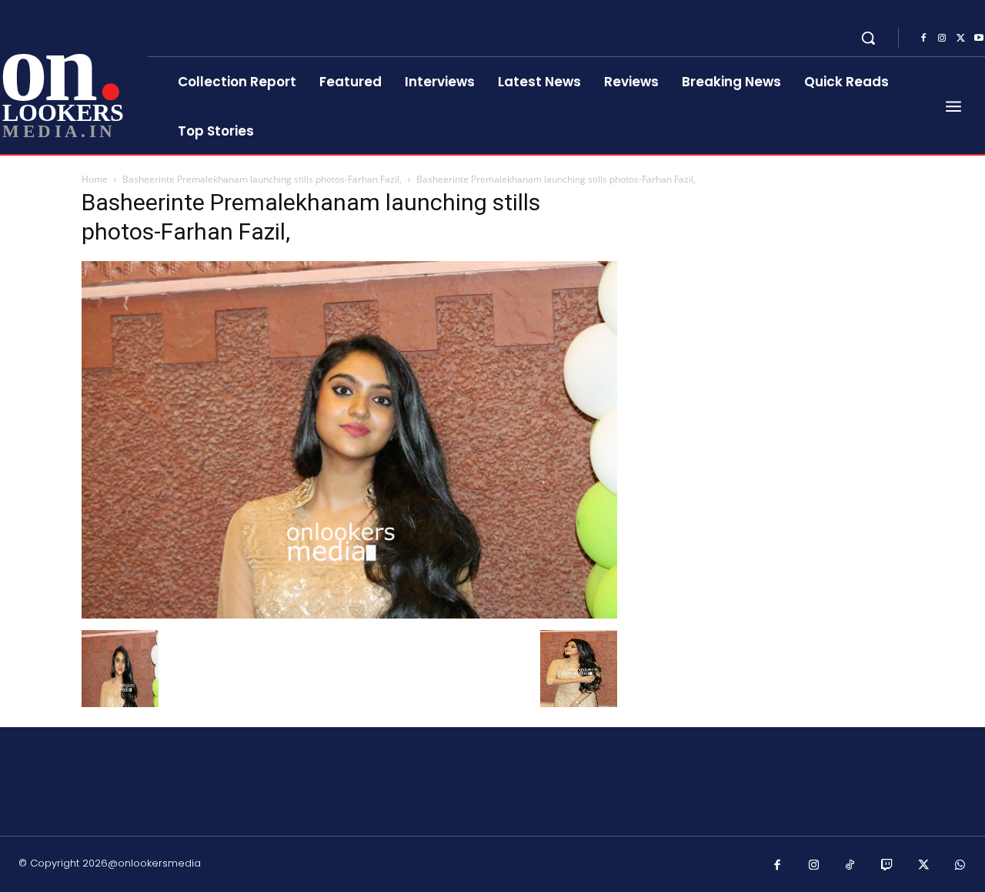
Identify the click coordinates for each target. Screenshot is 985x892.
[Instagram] (942, 38)
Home (95, 179)
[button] (868, 37)
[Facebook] (923, 38)
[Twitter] (960, 38)
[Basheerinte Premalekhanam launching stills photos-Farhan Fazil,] (349, 614)
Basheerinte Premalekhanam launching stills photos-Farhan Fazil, (262, 179)
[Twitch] (887, 865)
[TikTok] (850, 865)
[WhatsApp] (960, 865)
